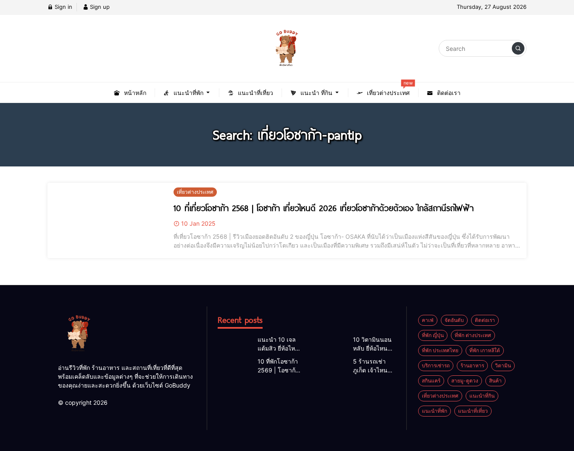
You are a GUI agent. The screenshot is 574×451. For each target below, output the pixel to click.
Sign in (62, 6)
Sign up (99, 6)
